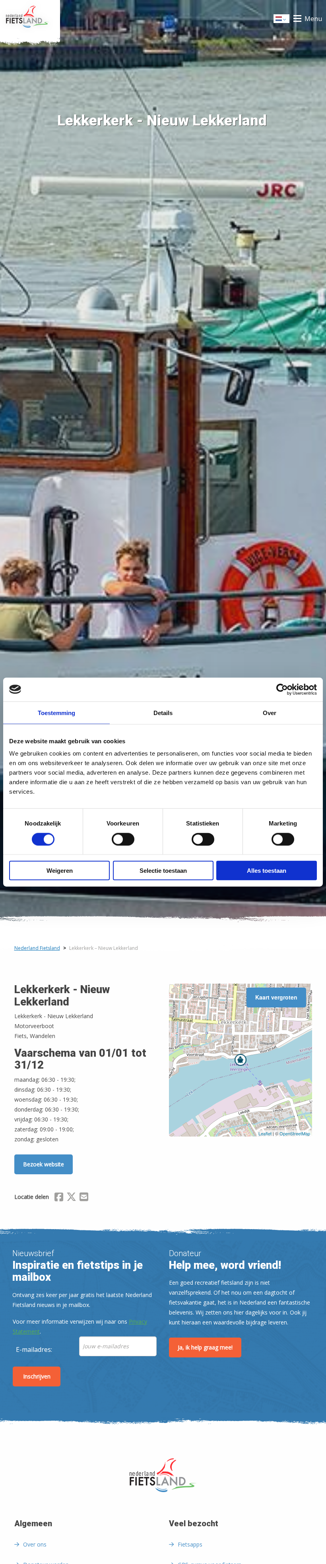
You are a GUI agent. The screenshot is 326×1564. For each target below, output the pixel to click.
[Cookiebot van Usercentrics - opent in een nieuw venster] (282, 689)
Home (30, 18)
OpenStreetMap (294, 1133)
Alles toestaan (266, 870)
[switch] (123, 843)
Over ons (35, 1544)
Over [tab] (269, 712)
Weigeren (60, 870)
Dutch (282, 21)
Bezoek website (43, 1164)
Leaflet (265, 1133)
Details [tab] (163, 712)
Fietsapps (190, 1544)
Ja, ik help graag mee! (205, 1347)
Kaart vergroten (276, 997)
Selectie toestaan (163, 870)
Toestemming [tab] (56, 712)
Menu (313, 18)
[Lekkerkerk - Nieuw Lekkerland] (240, 1060)
